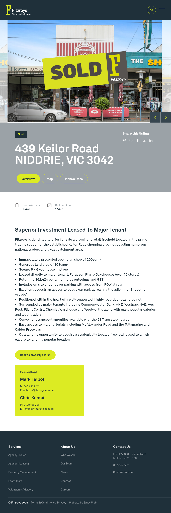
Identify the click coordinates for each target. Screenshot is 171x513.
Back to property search (35, 354)
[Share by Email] (126, 142)
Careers (65, 489)
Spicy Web (90, 502)
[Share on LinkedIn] (152, 142)
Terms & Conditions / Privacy (48, 502)
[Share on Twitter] (146, 142)
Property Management (22, 472)
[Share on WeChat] (132, 142)
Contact (66, 480)
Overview (28, 179)
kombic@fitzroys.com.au (38, 408)
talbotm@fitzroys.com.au (38, 390)
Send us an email (123, 472)
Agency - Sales (17, 454)
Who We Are (68, 454)
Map (50, 179)
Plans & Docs (74, 179)
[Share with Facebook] (139, 142)
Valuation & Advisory (20, 489)
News (64, 472)
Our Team (66, 463)
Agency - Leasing (18, 463)
